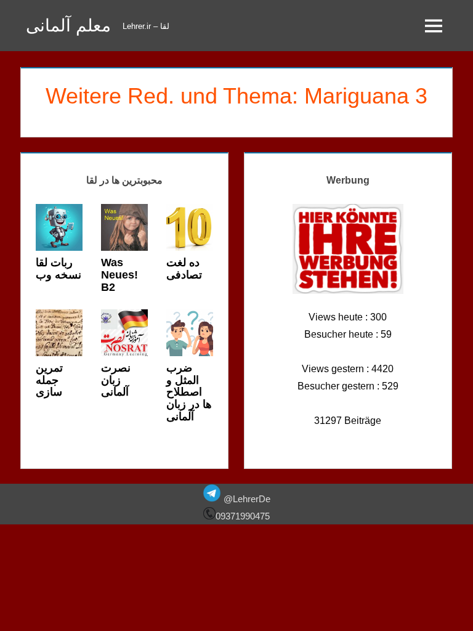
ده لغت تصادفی (184, 268)
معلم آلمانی (68, 25)
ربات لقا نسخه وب (58, 268)
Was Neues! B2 (119, 274)
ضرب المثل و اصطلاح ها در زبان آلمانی (189, 392)
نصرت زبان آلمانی (116, 380)
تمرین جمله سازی (49, 380)
